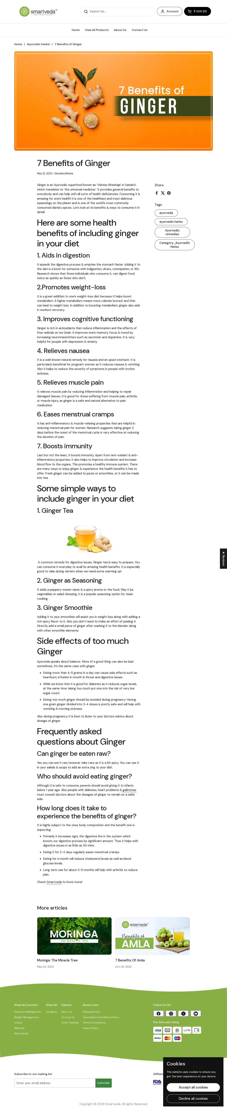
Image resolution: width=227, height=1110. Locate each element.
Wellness (19, 1028)
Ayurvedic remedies (172, 232)
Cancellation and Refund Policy (101, 1017)
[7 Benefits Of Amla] (152, 936)
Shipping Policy (91, 1011)
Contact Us (68, 1017)
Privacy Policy (90, 1028)
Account (173, 11)
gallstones (129, 790)
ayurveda (166, 213)
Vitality (18, 1022)
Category (51, 1011)
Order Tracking (69, 1022)
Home (18, 44)
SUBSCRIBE (103, 1083)
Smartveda (54, 882)
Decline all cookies (193, 1098)
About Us (66, 1011)
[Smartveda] (38, 11)
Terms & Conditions (94, 1022)
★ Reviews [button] (224, 558)
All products (21, 1033)
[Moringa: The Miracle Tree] (74, 936)
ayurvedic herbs (171, 222)
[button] (197, 11)
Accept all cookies (193, 1087)
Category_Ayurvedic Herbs (174, 245)
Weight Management (26, 1017)
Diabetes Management (27, 1011)
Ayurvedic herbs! (38, 44)
